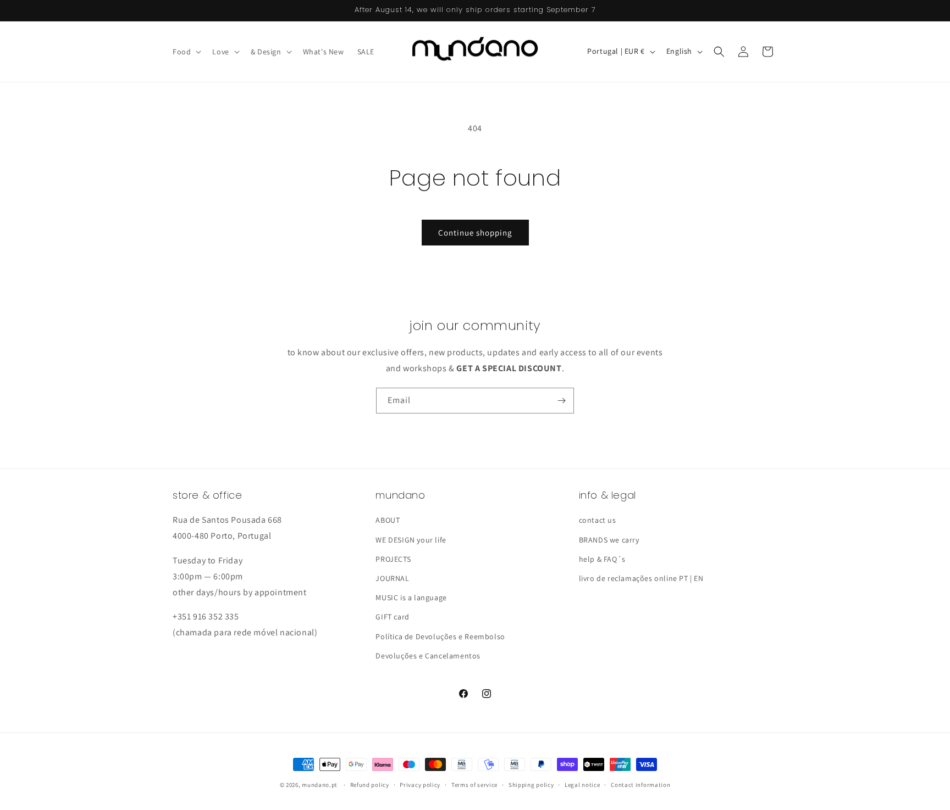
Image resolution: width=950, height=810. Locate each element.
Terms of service (474, 785)
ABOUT (387, 520)
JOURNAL (392, 578)
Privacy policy (420, 785)
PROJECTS (393, 559)
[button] (186, 51)
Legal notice (582, 785)
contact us (597, 520)
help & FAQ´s (602, 559)
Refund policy (369, 785)
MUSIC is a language (410, 597)
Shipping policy (531, 785)
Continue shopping (475, 232)
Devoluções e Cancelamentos (427, 656)
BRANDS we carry (609, 540)
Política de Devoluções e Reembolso (440, 636)
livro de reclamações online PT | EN (641, 578)
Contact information (640, 785)
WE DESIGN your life (410, 540)
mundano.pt (320, 785)
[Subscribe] (561, 401)
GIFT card (392, 617)
